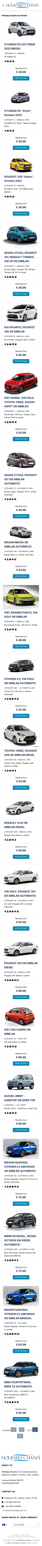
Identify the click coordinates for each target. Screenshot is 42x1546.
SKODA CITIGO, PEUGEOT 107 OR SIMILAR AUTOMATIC (20, 479)
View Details (21, 78)
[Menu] (3, 5)
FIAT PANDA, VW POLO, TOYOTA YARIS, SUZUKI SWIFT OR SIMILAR (19, 402)
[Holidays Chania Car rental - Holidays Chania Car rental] (22, 5)
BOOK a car (25, 1535)
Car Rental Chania (18, 1543)
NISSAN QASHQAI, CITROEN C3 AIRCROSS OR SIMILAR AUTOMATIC (20, 1166)
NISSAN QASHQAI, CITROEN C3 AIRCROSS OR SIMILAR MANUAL (19, 1314)
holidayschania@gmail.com (15, 1510)
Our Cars (15, 1535)
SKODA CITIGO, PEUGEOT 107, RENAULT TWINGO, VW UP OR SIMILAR (20, 257)
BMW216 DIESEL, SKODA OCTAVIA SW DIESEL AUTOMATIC (20, 1240)
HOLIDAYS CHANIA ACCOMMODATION (21, 1537)
